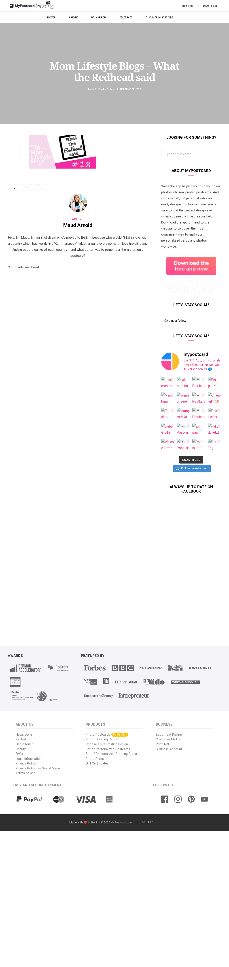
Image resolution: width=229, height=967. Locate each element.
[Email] (12, 185)
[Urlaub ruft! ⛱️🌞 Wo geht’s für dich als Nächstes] (214, 399)
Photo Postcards (106, 735)
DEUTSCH (210, 5)
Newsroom (24, 735)
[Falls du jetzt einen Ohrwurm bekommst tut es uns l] (214, 430)
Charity (21, 749)
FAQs (19, 754)
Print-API (162, 744)
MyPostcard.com (122, 822)
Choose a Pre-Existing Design (107, 744)
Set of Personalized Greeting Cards (111, 754)
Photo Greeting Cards (101, 739)
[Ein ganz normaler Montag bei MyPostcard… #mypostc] (214, 383)
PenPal (21, 739)
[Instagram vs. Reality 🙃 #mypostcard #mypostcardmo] (183, 414)
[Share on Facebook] (12, 151)
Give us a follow (175, 320)
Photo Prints (95, 759)
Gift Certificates (97, 763)
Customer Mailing (168, 739)
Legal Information (29, 759)
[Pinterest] (12, 174)
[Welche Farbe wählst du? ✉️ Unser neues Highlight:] (168, 445)
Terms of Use (25, 773)
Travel (51, 17)
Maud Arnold (102, 89)
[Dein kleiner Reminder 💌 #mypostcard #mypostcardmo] (214, 414)
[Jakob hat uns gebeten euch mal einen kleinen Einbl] (183, 383)
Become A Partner (169, 735)
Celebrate (126, 17)
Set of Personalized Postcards (108, 749)
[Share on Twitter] (12, 163)
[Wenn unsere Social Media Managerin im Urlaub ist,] (183, 399)
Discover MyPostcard (160, 17)
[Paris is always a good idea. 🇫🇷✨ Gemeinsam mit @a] (199, 445)
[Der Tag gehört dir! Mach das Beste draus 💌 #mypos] (214, 445)
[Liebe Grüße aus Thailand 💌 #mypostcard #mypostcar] (168, 430)
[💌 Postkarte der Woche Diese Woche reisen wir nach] (199, 383)
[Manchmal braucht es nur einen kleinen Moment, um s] (168, 399)
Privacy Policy (26, 763)
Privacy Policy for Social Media (38, 768)
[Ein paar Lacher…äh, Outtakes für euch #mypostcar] (199, 430)
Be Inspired (98, 17)
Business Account (169, 749)
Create (73, 17)
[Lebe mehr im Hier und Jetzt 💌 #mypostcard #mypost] (168, 383)
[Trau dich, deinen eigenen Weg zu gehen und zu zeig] (168, 414)
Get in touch (25, 744)
